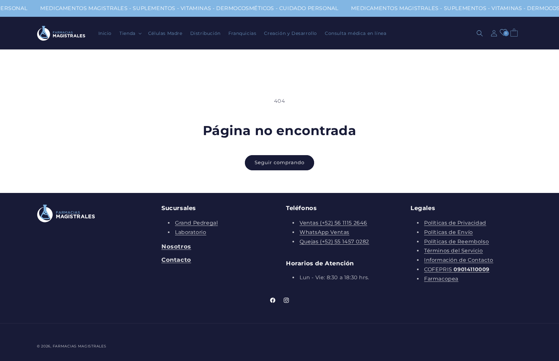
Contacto (176, 259)
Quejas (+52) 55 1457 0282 (334, 242)
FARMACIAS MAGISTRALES (79, 346)
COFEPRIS (456, 269)
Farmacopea (441, 279)
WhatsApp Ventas (324, 232)
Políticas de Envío (448, 232)
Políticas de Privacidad (455, 223)
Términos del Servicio (453, 251)
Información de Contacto (458, 260)
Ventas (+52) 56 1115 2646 (333, 223)
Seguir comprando (279, 162)
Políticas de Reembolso (456, 242)
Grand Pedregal (196, 223)
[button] (129, 33)
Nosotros (176, 246)
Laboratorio (190, 232)
